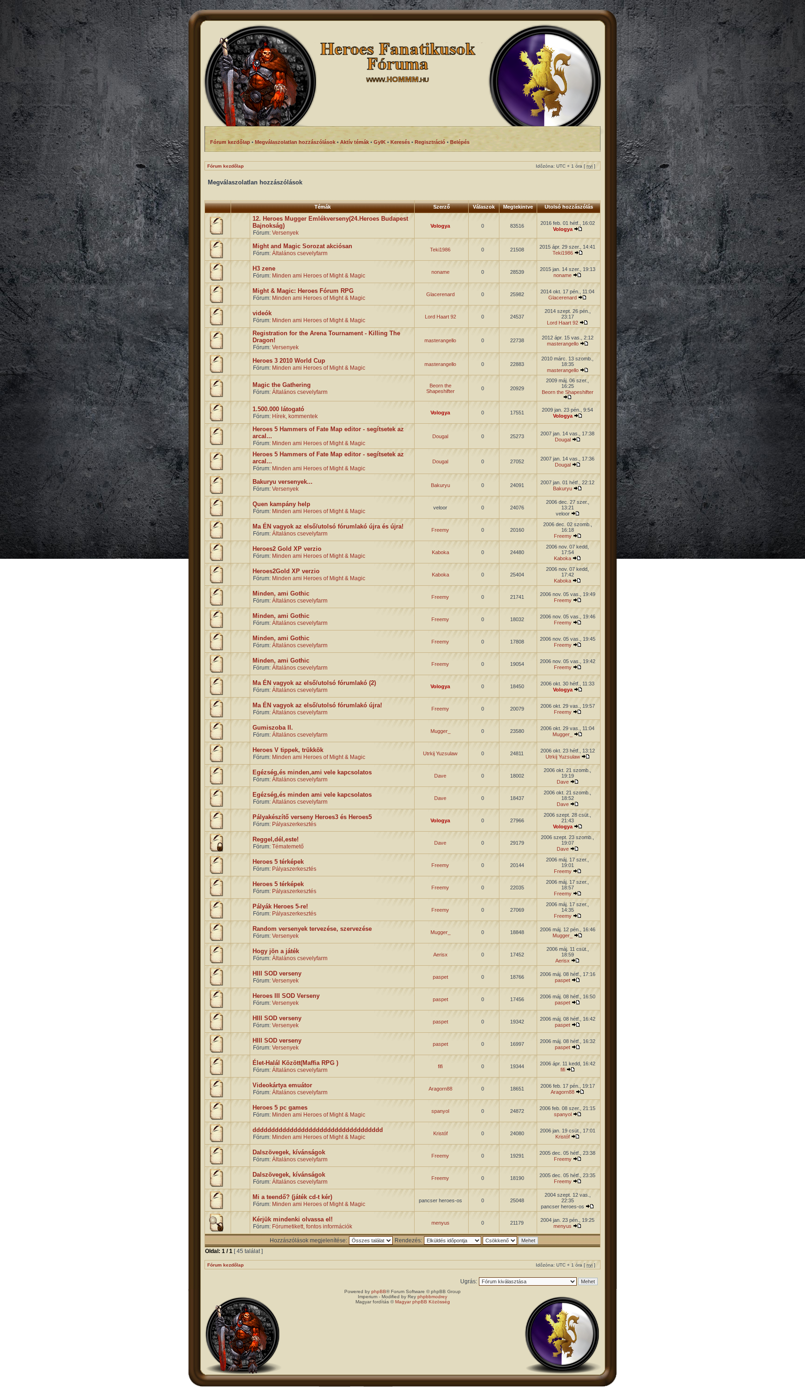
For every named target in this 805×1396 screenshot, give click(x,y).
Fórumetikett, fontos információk (312, 1226)
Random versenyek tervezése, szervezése (312, 928)
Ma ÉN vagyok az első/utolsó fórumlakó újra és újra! (327, 526)
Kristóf (440, 1133)
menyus (440, 1223)
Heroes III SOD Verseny (286, 995)
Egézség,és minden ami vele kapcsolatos (312, 794)
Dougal (440, 436)
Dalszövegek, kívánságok (288, 1152)
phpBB (378, 1291)
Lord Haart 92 (440, 316)
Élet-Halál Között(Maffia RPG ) (295, 1062)
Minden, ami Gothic (280, 593)
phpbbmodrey (432, 1296)
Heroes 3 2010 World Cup (288, 360)
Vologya (440, 226)
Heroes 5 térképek (278, 861)
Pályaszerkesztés (294, 824)
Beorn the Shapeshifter (440, 388)
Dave (440, 776)
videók (262, 313)
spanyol (440, 1111)
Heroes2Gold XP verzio (286, 571)
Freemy (440, 530)
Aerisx (440, 954)
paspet (440, 977)
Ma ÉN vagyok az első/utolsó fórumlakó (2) (314, 682)
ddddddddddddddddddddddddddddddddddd (317, 1129)
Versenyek (285, 233)
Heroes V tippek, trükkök (287, 749)
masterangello (440, 340)
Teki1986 (440, 249)
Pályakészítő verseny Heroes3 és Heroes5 (312, 816)
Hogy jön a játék (275, 951)
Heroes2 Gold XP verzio (286, 548)
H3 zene (263, 268)
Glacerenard (440, 294)
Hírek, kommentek (295, 416)
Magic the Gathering (281, 384)
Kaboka (440, 552)
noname (440, 272)
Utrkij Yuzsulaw (440, 753)
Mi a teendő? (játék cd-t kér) (292, 1196)
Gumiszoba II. (272, 727)
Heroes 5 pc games (279, 1107)
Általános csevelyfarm (299, 253)
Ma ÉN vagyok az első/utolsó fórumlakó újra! (317, 705)
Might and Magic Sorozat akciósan (302, 246)
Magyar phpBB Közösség (422, 1301)
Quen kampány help (281, 504)
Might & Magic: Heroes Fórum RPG (303, 290)
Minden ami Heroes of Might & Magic (318, 275)
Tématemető (288, 846)
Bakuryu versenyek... (282, 481)
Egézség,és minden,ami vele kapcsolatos (312, 772)
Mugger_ (440, 731)
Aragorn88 (440, 1088)
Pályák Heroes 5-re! (280, 906)
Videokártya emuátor (282, 1085)
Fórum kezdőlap (225, 166)
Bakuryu (440, 485)
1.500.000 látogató (278, 409)
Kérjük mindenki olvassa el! (292, 1219)
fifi (440, 1066)
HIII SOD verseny (276, 973)
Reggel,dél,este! (275, 839)
